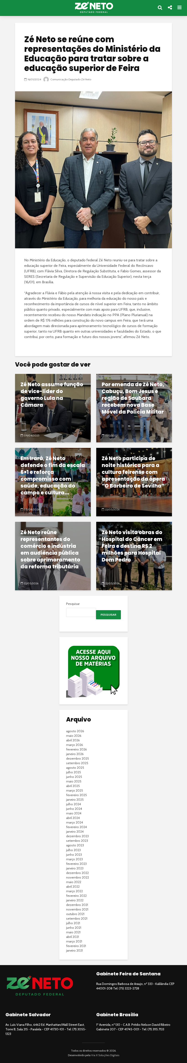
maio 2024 (73, 813)
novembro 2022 (77, 877)
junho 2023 (74, 855)
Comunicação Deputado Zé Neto (70, 79)
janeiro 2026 (75, 754)
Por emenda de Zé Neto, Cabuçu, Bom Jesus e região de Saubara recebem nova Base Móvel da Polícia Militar (133, 398)
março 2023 (74, 859)
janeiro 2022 (74, 900)
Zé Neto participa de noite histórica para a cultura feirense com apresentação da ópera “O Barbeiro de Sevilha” (133, 472)
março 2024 (74, 822)
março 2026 (74, 745)
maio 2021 (73, 932)
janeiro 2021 (74, 950)
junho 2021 (73, 928)
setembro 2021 (76, 918)
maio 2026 (73, 736)
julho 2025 (73, 772)
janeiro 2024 (75, 831)
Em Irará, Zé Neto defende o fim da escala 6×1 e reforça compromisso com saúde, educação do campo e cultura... (53, 475)
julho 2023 (73, 850)
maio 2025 (73, 781)
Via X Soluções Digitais (105, 1055)
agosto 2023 (75, 845)
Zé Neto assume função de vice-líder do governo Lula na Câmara (52, 395)
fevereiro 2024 (76, 827)
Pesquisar (73, 604)
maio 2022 (73, 882)
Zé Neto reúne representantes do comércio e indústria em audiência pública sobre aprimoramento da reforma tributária (50, 549)
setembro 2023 (77, 841)
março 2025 (74, 790)
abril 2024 (73, 818)
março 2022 (74, 891)
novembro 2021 (77, 909)
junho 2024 (74, 809)
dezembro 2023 (77, 836)
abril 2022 (73, 887)
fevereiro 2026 (76, 749)
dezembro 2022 (77, 873)
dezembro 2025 (77, 758)
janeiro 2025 (75, 800)
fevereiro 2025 (76, 795)
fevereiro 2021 (76, 946)
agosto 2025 (75, 768)
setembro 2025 (77, 763)
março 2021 (74, 941)
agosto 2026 (75, 731)
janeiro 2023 (74, 868)
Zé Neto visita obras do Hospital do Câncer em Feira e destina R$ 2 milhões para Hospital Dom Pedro (132, 546)
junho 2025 (74, 777)
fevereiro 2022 (76, 896)
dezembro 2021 (77, 905)
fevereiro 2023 (76, 864)
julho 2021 (73, 923)
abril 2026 (73, 740)
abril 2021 (72, 937)
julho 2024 (73, 804)
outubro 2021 (75, 914)
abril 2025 (73, 786)
